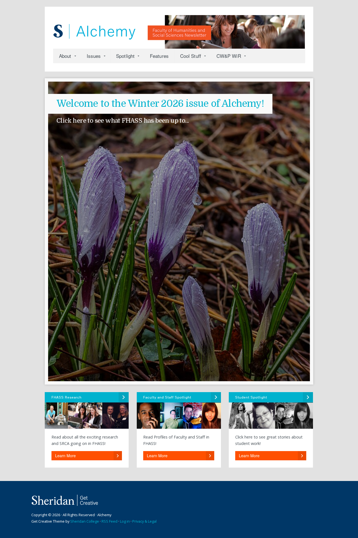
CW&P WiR (228, 55)
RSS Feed (109, 521)
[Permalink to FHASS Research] (87, 410)
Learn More (65, 455)
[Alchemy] (179, 29)
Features (159, 55)
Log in (125, 521)
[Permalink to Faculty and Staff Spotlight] (178, 410)
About (65, 55)
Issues (94, 55)
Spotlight (125, 55)
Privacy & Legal (144, 521)
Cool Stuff (190, 55)
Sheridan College (84, 521)
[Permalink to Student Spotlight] (271, 410)
